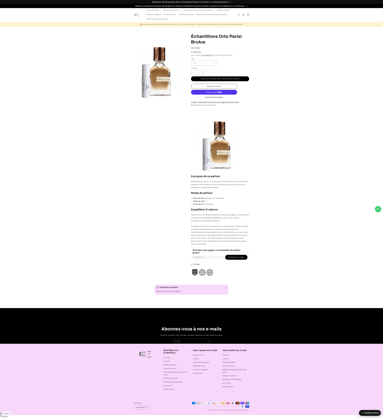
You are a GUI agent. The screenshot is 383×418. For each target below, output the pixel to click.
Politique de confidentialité (172, 382)
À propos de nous (169, 368)
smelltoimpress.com (218, 410)
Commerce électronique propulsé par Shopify (236, 410)
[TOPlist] (3, 416)
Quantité (194, 68)
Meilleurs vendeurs (169, 365)
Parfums (196, 359)
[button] (153, 10)
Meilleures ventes (199, 366)
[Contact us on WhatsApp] (378, 209)
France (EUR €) (141, 407)
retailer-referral (168, 389)
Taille (192, 59)
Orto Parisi (195, 48)
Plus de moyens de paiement (214, 97)
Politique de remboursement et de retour (175, 373)
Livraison (166, 361)
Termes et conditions (170, 378)
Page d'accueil (198, 355)
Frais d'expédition (206, 55)
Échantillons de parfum (201, 362)
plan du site (167, 385)
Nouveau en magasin (200, 369)
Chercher (166, 357)
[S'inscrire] (208, 341)
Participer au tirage (236, 257)
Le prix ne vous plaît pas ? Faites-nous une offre (220, 79)
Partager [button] (196, 264)
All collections (198, 373)
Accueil (194, 102)
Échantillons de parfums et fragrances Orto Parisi (218, 102)
